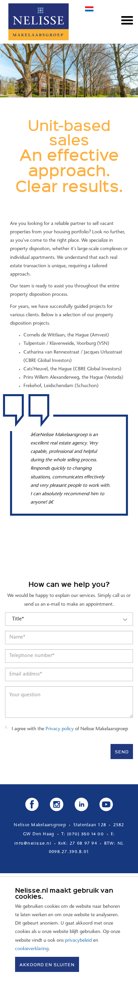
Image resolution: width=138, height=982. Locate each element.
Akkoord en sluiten (47, 964)
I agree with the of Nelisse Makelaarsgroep (70, 729)
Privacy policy (60, 729)
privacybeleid (78, 940)
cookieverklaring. (32, 949)
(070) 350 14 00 (85, 833)
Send (122, 751)
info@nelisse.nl (33, 843)
